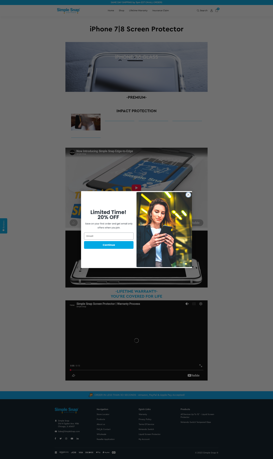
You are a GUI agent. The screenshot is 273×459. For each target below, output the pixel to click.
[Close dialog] (188, 194)
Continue (109, 245)
